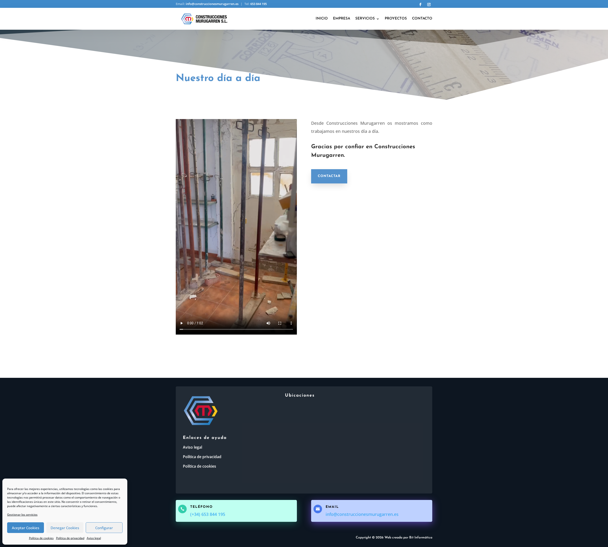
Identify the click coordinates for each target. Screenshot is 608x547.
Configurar (104, 527)
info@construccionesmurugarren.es (212, 4)
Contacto (422, 18)
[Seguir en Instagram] (429, 4)
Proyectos (396, 18)
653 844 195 (258, 4)
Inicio (322, 18)
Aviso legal (94, 538)
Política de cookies (41, 538)
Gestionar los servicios (22, 515)
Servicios (365, 18)
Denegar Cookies (65, 527)
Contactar (329, 176)
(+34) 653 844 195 (207, 514)
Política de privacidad (70, 538)
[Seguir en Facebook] (420, 4)
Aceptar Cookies (25, 527)
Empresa (341, 18)
